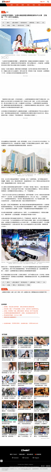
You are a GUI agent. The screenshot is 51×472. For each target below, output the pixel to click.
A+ (3, 57)
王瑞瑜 (27, 25)
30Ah (43, 22)
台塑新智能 (31, 22)
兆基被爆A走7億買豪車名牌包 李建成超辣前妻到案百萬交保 (25, 422)
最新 (12, 4)
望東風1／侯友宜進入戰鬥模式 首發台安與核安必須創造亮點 (19, 307)
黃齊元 (8, 22)
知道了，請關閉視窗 (46, 466)
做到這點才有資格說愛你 (41, 371)
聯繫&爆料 (22, 454)
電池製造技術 (24, 22)
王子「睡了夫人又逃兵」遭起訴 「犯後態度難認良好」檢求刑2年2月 (9, 410)
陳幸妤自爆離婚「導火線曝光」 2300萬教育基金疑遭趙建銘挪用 (41, 435)
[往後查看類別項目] (43, 4)
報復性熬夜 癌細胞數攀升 (10, 317)
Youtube (26, 457)
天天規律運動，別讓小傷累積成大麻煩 (41, 346)
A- (6, 57)
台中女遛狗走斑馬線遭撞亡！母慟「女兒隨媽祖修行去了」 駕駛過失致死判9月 (41, 359)
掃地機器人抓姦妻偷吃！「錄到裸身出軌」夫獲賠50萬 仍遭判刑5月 (41, 384)
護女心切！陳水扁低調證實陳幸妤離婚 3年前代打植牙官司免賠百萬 (9, 384)
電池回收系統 (21, 25)
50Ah (3, 25)
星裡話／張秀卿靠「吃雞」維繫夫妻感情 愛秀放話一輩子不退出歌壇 (21, 311)
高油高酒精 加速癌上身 (24, 409)
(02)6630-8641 (16, 323)
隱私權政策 (26, 468)
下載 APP (42, 1)
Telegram (36, 457)
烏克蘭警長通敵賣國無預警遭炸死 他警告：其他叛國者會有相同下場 (21, 313)
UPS (3, 22)
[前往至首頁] (6, 1)
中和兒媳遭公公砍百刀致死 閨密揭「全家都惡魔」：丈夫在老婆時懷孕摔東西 (9, 397)
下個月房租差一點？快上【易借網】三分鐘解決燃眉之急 (41, 422)
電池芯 (38, 22)
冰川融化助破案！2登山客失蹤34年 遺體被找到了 (41, 410)
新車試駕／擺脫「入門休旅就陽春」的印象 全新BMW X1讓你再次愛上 (21, 309)
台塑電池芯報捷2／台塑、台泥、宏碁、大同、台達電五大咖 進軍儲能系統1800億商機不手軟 (24, 292)
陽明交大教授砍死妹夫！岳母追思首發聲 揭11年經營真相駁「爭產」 (9, 359)
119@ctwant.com (33, 323)
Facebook (16, 457)
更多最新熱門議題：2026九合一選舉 (13, 315)
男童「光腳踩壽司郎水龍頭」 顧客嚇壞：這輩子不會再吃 (25, 397)
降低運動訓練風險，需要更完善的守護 (9, 422)
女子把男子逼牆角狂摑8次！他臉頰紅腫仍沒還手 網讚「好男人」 (25, 346)
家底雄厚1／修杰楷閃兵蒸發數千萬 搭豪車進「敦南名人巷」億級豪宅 (9, 435)
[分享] (1, 461)
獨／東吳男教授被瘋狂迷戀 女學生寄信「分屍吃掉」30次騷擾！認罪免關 (25, 371)
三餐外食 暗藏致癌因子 (24, 358)
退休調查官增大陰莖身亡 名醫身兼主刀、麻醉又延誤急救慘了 (9, 346)
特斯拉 (13, 25)
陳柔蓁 (5, 19)
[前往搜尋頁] (48, 1)
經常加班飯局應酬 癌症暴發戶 (41, 397)
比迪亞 (8, 25)
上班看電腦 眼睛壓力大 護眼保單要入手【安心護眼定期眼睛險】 (9, 371)
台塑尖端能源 (15, 22)
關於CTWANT (13, 454)
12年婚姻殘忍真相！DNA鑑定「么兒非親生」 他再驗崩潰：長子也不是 (25, 435)
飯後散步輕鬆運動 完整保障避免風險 (25, 384)
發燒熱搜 (38, 454)
